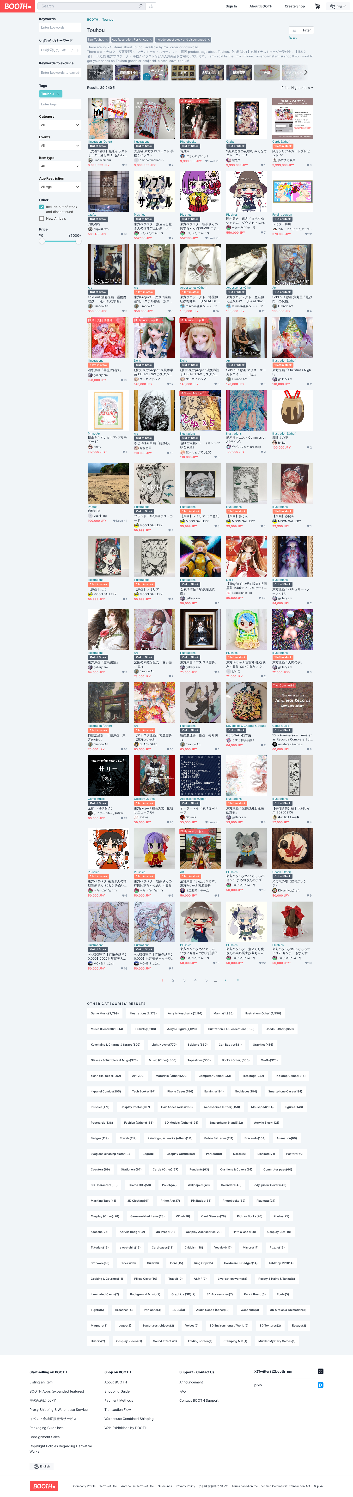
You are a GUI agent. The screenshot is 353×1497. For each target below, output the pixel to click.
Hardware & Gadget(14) (241, 1263)
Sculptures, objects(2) (158, 1325)
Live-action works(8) (232, 1278)
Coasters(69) (100, 1169)
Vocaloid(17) (223, 1247)
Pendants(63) (199, 1169)
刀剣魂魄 (94, 224)
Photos (92, 506)
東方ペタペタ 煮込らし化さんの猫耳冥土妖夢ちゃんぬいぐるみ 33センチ (245, 951)
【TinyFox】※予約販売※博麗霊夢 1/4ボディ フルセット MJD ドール (246, 586)
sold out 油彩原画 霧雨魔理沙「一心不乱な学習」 (107, 299)
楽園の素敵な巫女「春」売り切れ (153, 664)
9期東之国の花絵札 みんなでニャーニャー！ (246, 153)
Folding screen (282, 214)
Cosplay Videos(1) (129, 1341)
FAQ (182, 1391)
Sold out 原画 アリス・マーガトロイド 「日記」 (246, 372)
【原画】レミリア (146, 589)
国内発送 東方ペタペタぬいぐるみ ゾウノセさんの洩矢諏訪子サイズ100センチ (246, 221)
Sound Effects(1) (165, 1341)
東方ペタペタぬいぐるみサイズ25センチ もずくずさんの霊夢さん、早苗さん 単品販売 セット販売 (291, 951)
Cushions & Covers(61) (236, 1169)
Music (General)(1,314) (107, 1029)
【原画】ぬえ (97, 589)
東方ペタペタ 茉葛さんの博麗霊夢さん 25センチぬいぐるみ (107, 883)
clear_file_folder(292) (106, 1076)
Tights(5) (97, 1310)
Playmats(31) (265, 1200)
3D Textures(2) (270, 1325)
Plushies (139, 214)
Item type (46, 157)
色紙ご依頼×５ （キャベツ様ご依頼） (200, 445)
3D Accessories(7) (220, 1294)
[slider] (42, 241)
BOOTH (92, 19)
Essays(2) (299, 1325)
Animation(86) (287, 1138)
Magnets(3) (99, 1325)
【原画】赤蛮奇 (283, 516)
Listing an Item (41, 1382)
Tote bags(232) (253, 1076)
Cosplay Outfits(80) (181, 1154)
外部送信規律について (213, 1486)
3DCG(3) (178, 1310)
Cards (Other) (281, 141)
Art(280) (138, 1076)
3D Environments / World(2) (229, 1325)
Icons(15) (176, 1263)
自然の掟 (94, 511)
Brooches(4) (124, 1310)
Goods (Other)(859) (280, 1029)
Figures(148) (294, 1107)
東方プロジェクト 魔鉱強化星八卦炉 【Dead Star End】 (246, 299)
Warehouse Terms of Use (137, 1486)
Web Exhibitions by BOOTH (125, 1428)
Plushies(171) (100, 1107)
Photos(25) (281, 1216)
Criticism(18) (194, 1247)
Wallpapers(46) (199, 1185)
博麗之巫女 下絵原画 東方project (107, 737)
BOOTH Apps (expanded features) (57, 1391)
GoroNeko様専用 (238, 735)
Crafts (230, 141)
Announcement (191, 1382)
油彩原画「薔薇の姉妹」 (105, 370)
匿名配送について (43, 1400)
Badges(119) (100, 1138)
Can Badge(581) (230, 1044)
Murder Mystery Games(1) (277, 1341)
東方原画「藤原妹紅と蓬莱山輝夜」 (245, 810)
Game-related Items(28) (147, 1216)
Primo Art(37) (170, 1200)
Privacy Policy (185, 1486)
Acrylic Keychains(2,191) (185, 1013)
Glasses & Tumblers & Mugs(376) (114, 1060)
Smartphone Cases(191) (285, 1091)
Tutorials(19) (100, 1247)
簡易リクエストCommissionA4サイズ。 (246, 439)
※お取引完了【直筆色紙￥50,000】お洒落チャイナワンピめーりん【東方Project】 (154, 956)
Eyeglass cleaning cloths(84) (111, 1154)
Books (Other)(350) (236, 1060)
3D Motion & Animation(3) (288, 1310)
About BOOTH (261, 6)
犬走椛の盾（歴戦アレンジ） (289, 883)
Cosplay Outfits (144, 798)
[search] (141, 6)
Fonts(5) (283, 1294)
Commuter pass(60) (277, 1169)
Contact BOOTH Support (199, 1400)
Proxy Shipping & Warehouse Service (59, 1409)
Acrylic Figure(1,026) (182, 1029)
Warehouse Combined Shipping (129, 1419)
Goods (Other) (281, 872)
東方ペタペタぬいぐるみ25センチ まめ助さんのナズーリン (245, 878)
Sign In (231, 6)
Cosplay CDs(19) (279, 1232)
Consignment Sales (45, 1437)
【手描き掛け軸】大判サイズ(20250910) (291, 810)
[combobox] (91, 6)
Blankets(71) (266, 1154)
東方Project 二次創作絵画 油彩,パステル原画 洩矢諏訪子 (153, 299)
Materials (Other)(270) (172, 1076)
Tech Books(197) (144, 1091)
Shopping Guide (117, 1391)
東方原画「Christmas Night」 (291, 372)
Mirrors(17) (251, 1247)
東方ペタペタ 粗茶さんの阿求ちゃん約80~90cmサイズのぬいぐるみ (199, 226)
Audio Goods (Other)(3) (213, 1310)
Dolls (137, 360)
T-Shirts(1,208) (145, 1029)
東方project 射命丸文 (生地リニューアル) (153, 810)
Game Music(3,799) (105, 1013)
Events (44, 137)
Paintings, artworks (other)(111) (170, 1138)
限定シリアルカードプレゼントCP (291, 153)
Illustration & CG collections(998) (231, 1029)
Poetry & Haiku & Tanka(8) (276, 1278)
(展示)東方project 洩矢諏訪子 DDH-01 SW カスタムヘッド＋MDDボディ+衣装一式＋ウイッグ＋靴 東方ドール (199, 372)
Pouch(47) (169, 1185)
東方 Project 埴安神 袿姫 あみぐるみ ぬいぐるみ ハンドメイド (246, 664)
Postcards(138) (102, 1122)
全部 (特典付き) (100, 808)
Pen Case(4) (152, 1310)
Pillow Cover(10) (145, 1278)
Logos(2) (125, 1325)
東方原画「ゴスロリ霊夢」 (199, 662)
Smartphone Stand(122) (226, 1122)
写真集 (184, 151)
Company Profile (84, 1486)
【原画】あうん (237, 516)
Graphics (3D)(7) (183, 1294)
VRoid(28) (183, 1216)
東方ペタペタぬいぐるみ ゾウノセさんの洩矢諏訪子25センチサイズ (200, 951)
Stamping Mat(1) (235, 1341)
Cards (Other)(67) (165, 1169)
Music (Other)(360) (162, 1060)
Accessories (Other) (193, 287)
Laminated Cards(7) (105, 1294)
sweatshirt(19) (130, 1247)
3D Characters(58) (104, 1185)
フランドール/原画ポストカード (153, 518)
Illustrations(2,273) (143, 1013)
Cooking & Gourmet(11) (107, 1278)
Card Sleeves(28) (213, 1216)
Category (47, 116)
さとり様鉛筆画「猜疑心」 (153, 443)
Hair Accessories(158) (177, 1107)
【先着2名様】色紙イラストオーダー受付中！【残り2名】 (108, 153)
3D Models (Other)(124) (181, 1122)
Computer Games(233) (215, 1076)
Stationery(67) (131, 1169)
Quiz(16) (153, 1263)
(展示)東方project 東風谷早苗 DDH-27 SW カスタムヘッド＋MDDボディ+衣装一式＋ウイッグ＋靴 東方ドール (153, 372)
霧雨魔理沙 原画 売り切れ (199, 737)
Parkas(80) (214, 1154)
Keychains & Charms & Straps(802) (115, 1044)
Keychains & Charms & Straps (246, 725)
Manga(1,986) (223, 1013)
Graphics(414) (263, 1044)
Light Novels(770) (164, 1044)
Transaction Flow (117, 1409)
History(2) (98, 1341)
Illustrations (141, 141)
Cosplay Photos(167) (135, 1107)
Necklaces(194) (246, 1091)
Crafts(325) (269, 1060)
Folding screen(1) (200, 1341)
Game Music (280, 725)
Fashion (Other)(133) (139, 1122)
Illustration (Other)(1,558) (263, 1013)
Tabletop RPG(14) (281, 1263)
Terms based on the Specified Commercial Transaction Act (271, 1486)
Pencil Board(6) (255, 1294)
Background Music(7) (145, 1294)
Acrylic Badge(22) (132, 1232)
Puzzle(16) (277, 1247)
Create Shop (295, 6)
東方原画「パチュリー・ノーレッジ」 (291, 591)
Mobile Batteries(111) (218, 1138)
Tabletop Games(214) (290, 1076)
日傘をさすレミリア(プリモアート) (107, 439)
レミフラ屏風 (281, 224)
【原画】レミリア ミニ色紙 (199, 516)
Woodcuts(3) (250, 1310)
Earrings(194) (214, 1091)
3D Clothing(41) (138, 1200)
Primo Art (94, 433)
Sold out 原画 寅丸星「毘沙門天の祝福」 (292, 299)
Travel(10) (175, 1278)
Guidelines (165, 1486)
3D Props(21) (165, 1232)
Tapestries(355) (199, 1060)
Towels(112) (128, 1138)
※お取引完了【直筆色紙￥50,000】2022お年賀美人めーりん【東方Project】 (107, 956)
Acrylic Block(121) (266, 1122)
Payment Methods (118, 1400)
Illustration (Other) (100, 141)
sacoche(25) (100, 1232)
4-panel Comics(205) (106, 1091)
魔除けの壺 (280, 437)
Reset (293, 37)
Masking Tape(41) (103, 1200)
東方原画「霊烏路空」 (103, 662)
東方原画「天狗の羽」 (288, 662)
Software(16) (100, 1263)
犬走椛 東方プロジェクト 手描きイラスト (154, 153)
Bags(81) (149, 1154)
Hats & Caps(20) (244, 1232)
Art (90, 287)
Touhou (108, 19)
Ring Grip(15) (203, 1263)
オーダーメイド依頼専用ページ (199, 810)
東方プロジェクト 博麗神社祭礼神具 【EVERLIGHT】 (199, 299)
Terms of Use (108, 1486)
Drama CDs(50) (140, 1185)
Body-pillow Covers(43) (269, 1185)
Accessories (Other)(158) (222, 1107)
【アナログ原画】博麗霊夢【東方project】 (153, 737)
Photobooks (188, 141)
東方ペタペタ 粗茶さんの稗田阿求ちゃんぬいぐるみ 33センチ (154, 883)
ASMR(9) (200, 1278)
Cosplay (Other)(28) (105, 1216)
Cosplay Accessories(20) (204, 1232)
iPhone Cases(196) (180, 1091)
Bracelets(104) (255, 1138)
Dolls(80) (239, 1154)
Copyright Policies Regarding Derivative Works (61, 1448)
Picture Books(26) (249, 1216)
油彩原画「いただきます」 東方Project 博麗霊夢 (200, 883)
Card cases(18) (163, 1247)
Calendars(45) (231, 1185)
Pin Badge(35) (201, 1200)
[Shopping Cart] (317, 6)
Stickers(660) (198, 1044)
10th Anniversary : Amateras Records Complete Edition (292, 737)
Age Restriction (51, 178)
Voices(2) (192, 1325)
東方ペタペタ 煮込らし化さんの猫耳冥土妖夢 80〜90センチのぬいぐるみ (154, 226)
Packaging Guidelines (46, 1428)
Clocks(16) (128, 1263)
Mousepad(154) (262, 1107)
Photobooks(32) (234, 1200)
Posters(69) (295, 1154)
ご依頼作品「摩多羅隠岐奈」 (197, 591)
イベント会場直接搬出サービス (53, 1419)
